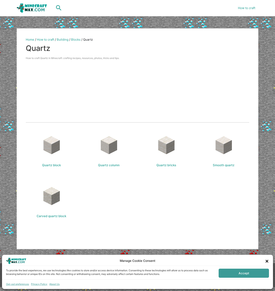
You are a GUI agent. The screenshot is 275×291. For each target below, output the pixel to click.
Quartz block (51, 165)
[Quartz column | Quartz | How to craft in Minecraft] (109, 145)
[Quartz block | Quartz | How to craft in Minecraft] (52, 145)
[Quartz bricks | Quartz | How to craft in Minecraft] (166, 145)
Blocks (76, 39)
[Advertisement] (137, 91)
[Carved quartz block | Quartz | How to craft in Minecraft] (52, 196)
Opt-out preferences (17, 284)
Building (62, 39)
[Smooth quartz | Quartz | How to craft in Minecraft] (224, 145)
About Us (54, 284)
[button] (267, 261)
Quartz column (109, 165)
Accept (244, 273)
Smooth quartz (223, 165)
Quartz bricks (166, 165)
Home (30, 39)
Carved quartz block (51, 216)
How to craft (246, 8)
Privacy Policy (39, 284)
